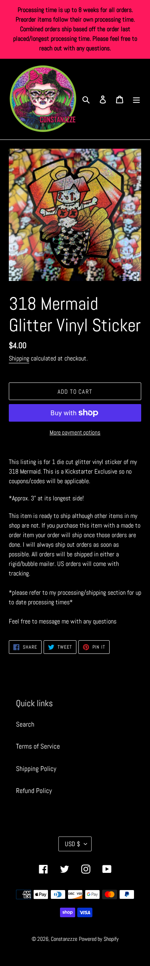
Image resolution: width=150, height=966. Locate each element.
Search (25, 724)
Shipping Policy (36, 768)
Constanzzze (64, 938)
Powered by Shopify (99, 938)
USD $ (72, 844)
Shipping (19, 358)
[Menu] (136, 99)
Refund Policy (34, 790)
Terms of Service (38, 746)
